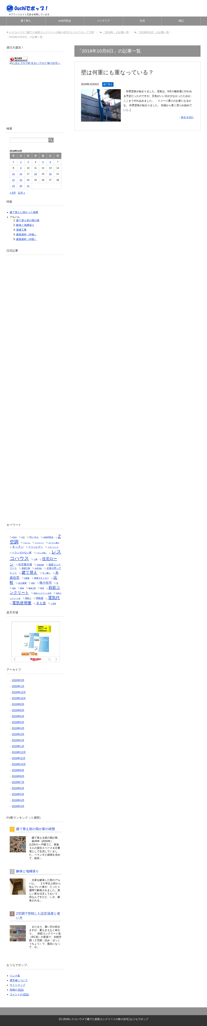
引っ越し (46, 573)
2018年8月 (18, 776)
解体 (22, 588)
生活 (142, 20)
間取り (28, 598)
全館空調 (40, 565)
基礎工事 (21, 229)
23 (21, 180)
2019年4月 (18, 728)
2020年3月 (18, 680)
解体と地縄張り (25, 225)
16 (21, 174)
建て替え (26, 20)
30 (21, 186)
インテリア (103, 20)
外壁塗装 (38, 568)
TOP (51, 32)
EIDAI (14, 537)
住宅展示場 (25, 564)
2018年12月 (19, 752)
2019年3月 (18, 734)
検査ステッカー (41, 578)
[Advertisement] (35, 94)
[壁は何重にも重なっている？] (101, 119)
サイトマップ (17, 985)
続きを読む (187, 117)
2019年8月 (18, 710)
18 (35, 174)
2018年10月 (19, 764)
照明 (33, 583)
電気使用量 (22, 603)
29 (13, 186)
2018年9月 (18, 770)
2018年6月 (18, 788)
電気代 (54, 598)
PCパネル (34, 537)
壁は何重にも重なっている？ (117, 72)
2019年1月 (18, 746)
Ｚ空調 (53, 604)
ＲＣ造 (41, 603)
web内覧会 (64, 20)
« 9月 (13, 192)
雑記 (181, 20)
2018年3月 (18, 806)
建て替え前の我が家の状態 (35, 829)
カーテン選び (54, 543)
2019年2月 (18, 740)
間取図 (39, 598)
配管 (42, 588)
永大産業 (22, 583)
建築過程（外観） (26, 234)
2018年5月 (18, 794)
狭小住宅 (45, 582)
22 (13, 180)
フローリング (53, 547)
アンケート (39, 543)
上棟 (35, 559)
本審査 (26, 578)
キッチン (18, 546)
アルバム (26, 543)
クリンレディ (35, 547)
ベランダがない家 (22, 552)
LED (23, 537)
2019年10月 (19, 698)
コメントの (19, 994)
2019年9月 (18, 704)
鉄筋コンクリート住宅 (42, 593)
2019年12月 (19, 692)
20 (50, 174)
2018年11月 (18, 758)
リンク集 (15, 975)
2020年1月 (18, 686)
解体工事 (32, 588)
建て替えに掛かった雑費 (24, 212)
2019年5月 (18, 722)
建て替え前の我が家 (27, 220)
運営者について (19, 980)
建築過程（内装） (26, 239)
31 (28, 186)
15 (13, 174)
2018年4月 (18, 800)
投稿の (17, 989)
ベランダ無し (41, 553)
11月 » (21, 192)
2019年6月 (18, 716)
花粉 (14, 588)
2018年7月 (18, 782)
